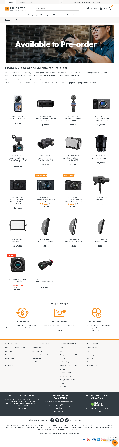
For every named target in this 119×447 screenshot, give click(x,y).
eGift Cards (36, 362)
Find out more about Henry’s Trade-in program (22, 328)
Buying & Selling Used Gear (69, 365)
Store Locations (92, 347)
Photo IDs (63, 387)
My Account (9, 365)
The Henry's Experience (95, 355)
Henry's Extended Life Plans (69, 355)
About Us (90, 358)
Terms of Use (9, 362)
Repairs (62, 358)
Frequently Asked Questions (15, 347)
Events (62, 347)
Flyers (89, 351)
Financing (63, 351)
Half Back (63, 369)
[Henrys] (16, 9)
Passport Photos (65, 383)
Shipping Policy (37, 351)
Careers (89, 362)
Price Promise (10, 355)
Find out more (59, 330)
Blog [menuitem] (31, 2)
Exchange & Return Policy (41, 355)
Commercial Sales (66, 376)
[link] (22, 312)
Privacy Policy (10, 358)
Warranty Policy (37, 358)
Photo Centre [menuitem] (22, 2)
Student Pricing (65, 372)
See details (96, 2)
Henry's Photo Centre (67, 380)
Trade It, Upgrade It (66, 362)
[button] (61, 2)
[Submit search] (77, 9)
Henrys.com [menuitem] (10, 2)
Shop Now (22, 408)
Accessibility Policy (93, 365)
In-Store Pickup (38, 347)
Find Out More (59, 411)
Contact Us (9, 351)
